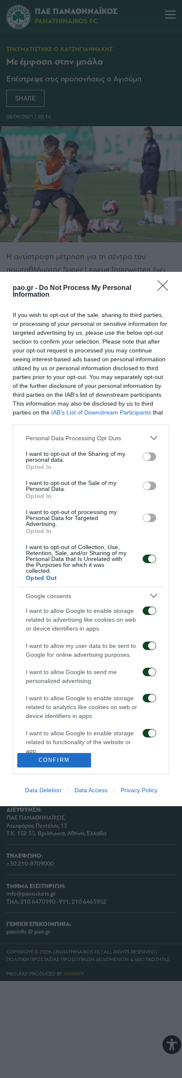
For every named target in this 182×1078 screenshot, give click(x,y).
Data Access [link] (91, 790)
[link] (165, 288)
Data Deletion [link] (43, 790)
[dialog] (91, 539)
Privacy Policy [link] (139, 790)
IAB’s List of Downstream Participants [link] (101, 412)
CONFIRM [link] (54, 760)
